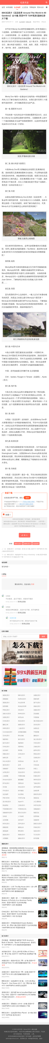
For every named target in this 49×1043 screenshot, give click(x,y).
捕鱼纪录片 (21, 838)
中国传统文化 (22, 809)
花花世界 (36, 543)
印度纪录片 (37, 776)
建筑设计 (36, 735)
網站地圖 (34, 1029)
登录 (27, 497)
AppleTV (20, 801)
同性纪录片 (37, 754)
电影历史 (36, 812)
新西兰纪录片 (38, 823)
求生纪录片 (21, 787)
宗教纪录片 (6, 754)
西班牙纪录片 (38, 794)
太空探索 (5, 820)
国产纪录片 (37, 702)
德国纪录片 (21, 724)
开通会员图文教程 (29, 501)
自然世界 (36, 790)
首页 (3, 7)
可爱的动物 (21, 776)
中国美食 (36, 717)
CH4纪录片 (6, 721)
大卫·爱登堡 (37, 801)
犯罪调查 (5, 706)
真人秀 (36, 761)
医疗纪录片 (6, 743)
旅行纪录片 (21, 739)
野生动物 (21, 735)
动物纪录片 (37, 710)
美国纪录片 (6, 695)
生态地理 (17, 7)
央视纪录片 (37, 695)
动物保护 (5, 768)
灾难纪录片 (37, 746)
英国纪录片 (6, 702)
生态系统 (21, 794)
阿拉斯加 (5, 805)
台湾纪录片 (6, 772)
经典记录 (28, 22)
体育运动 (21, 717)
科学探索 (9, 7)
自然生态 (36, 728)
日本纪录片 (21, 754)
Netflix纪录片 (22, 699)
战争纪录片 (37, 750)
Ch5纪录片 (6, 746)
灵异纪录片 (37, 772)
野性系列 (21, 831)
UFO (19, 757)
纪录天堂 (24, 2)
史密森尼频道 (22, 732)
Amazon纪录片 (7, 779)
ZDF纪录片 (21, 823)
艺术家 (5, 787)
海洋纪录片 (6, 765)
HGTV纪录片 (37, 805)
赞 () (25, 535)
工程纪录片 (21, 805)
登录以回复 (22, 601)
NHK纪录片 (21, 713)
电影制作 (21, 743)
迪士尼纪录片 (38, 739)
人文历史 (25, 7)
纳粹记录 (5, 757)
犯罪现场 (36, 816)
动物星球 (36, 820)
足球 (19, 765)
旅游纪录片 (6, 834)
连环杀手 (21, 820)
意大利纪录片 (7, 801)
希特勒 (20, 750)
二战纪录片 (21, 728)
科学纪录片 (6, 823)
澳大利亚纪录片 (38, 721)
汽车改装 (36, 765)
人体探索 (5, 776)
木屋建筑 (5, 838)
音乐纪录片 (37, 724)
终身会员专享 (22, 706)
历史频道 (36, 713)
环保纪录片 (37, 827)
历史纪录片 (21, 772)
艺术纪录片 (6, 735)
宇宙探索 (36, 732)
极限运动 (21, 827)
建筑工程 (5, 724)
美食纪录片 (37, 706)
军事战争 (33, 7)
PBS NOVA (6, 798)
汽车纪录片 (37, 743)
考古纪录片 (21, 721)
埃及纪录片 (37, 831)
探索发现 (5, 827)
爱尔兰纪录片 (22, 812)
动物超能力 (37, 809)
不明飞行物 (21, 798)
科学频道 (21, 790)
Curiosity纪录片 (7, 732)
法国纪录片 (6, 717)
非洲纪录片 (37, 757)
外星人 (36, 768)
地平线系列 (37, 787)
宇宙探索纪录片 (7, 809)
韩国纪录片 (21, 834)
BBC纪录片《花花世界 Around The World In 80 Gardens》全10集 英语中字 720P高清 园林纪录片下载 (24, 15)
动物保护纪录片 (7, 812)
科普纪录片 (21, 768)
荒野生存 (21, 783)
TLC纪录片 (37, 834)
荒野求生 (21, 746)
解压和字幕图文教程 (26, 504)
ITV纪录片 (6, 790)
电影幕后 (5, 739)
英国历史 (36, 798)
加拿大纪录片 (7, 713)
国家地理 (36, 699)
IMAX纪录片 (37, 779)
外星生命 (21, 761)
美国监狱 (5, 831)
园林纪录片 (27, 543)
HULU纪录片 (7, 761)
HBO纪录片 (6, 728)
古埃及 (5, 816)
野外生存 (40, 7)
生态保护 (5, 750)
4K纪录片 (21, 710)
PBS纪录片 (6, 710)
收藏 (8, 514)
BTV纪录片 (6, 783)
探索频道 (5, 699)
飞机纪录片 (37, 783)
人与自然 (21, 816)
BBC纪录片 (18, 543)
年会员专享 (21, 702)
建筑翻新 (21, 779)
